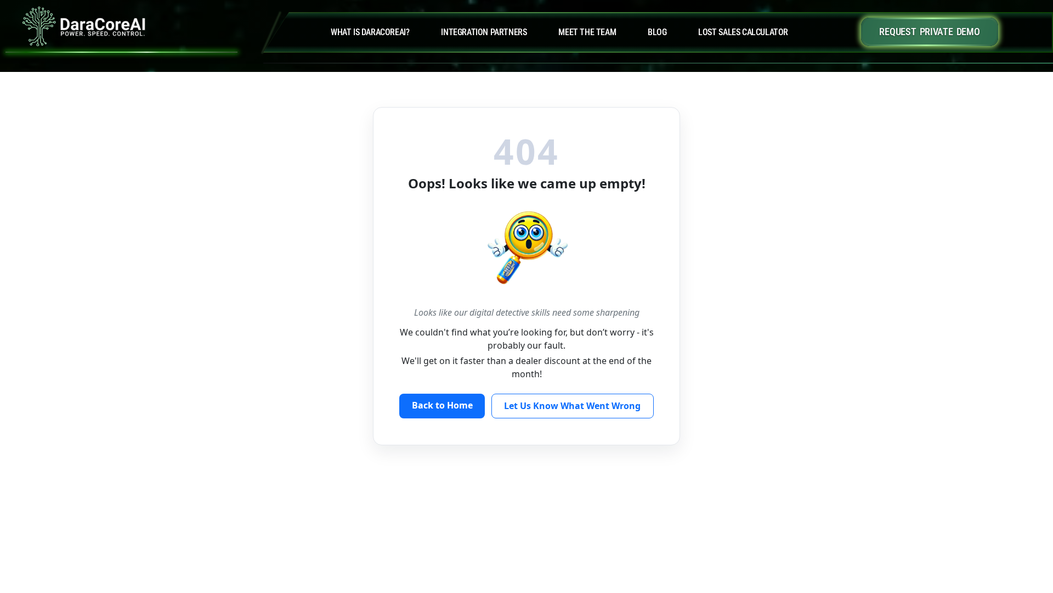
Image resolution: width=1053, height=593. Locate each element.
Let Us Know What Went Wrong (572, 406)
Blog (657, 32)
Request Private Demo (929, 31)
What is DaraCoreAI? (370, 32)
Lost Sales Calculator (743, 32)
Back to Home (442, 405)
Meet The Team (587, 32)
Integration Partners (483, 32)
